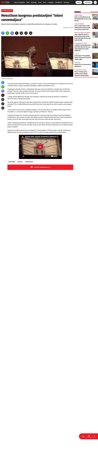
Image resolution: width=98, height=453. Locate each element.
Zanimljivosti (58, 2)
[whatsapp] (7, 33)
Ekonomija (34, 2)
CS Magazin (51, 2)
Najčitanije (89, 437)
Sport (44, 2)
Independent (34, 93)
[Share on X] (16, 33)
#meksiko (20, 161)
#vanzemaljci (12, 161)
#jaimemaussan (29, 161)
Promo (40, 2)
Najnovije (83, 437)
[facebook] (3, 33)
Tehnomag (66, 2)
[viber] (12, 33)
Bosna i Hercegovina (19, 2)
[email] (21, 33)
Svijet (27, 2)
